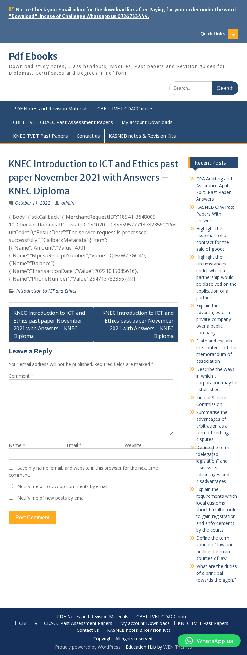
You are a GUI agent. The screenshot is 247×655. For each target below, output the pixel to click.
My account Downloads (147, 122)
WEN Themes (177, 647)
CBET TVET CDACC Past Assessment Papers (63, 122)
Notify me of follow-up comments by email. (62, 486)
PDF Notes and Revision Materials (51, 108)
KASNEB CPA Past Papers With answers (215, 214)
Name (17, 445)
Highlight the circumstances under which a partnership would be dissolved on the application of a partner (216, 277)
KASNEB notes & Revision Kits (142, 135)
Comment (21, 376)
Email (74, 445)
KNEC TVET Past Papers (40, 135)
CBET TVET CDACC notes (125, 108)
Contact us (88, 135)
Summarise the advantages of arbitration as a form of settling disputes (212, 425)
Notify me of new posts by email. (52, 498)
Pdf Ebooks (33, 56)
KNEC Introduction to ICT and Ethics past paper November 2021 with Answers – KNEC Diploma (49, 324)
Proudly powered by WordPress (88, 647)
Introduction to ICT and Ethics (46, 291)
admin (67, 203)
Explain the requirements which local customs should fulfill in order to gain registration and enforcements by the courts (217, 509)
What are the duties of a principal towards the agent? (216, 573)
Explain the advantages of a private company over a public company (213, 319)
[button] (209, 640)
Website (133, 445)
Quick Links (212, 34)
